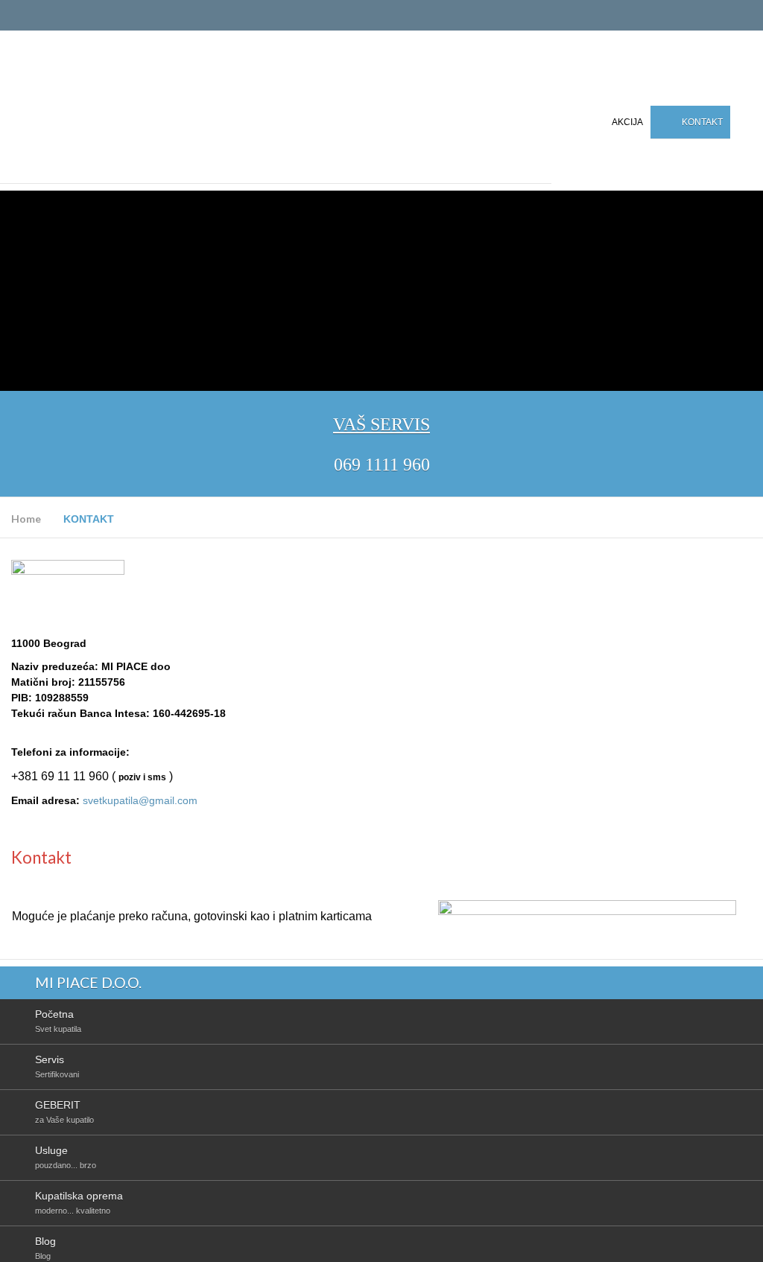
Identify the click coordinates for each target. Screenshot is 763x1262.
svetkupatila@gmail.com (140, 800)
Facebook (750, 121)
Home (26, 518)
